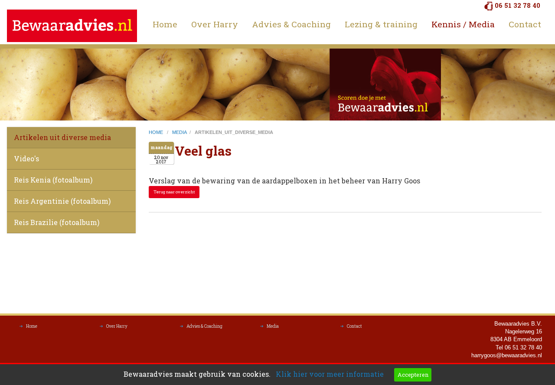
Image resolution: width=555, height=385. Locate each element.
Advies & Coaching (291, 24)
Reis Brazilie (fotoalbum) (56, 222)
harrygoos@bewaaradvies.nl (506, 355)
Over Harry (214, 24)
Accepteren (413, 374)
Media (273, 326)
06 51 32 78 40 (517, 5)
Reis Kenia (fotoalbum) (53, 179)
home (156, 132)
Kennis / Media (463, 24)
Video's (26, 158)
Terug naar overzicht (174, 192)
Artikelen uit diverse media (62, 137)
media (179, 132)
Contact (525, 24)
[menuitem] (165, 24)
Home (165, 24)
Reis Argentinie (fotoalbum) (62, 201)
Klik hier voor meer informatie (330, 373)
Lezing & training (381, 24)
